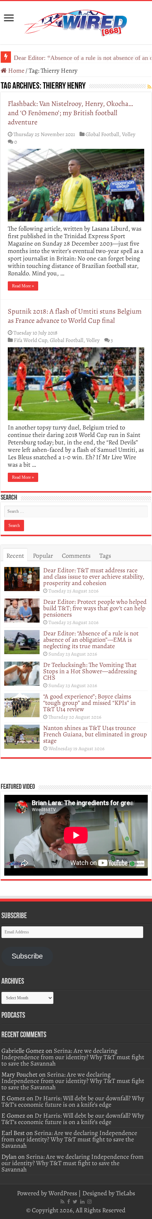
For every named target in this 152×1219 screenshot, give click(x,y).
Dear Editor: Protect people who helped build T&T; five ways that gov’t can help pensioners (95, 608)
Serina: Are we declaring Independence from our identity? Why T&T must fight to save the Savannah (72, 1057)
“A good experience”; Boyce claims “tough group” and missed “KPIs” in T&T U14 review (89, 702)
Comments (76, 555)
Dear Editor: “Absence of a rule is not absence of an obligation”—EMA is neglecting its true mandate (91, 639)
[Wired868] (76, 21)
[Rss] (62, 1201)
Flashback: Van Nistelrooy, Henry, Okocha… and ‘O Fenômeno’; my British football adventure (70, 113)
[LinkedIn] (82, 1201)
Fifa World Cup (30, 340)
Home (15, 70)
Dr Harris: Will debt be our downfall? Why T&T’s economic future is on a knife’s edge (72, 1101)
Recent (15, 555)
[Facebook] (68, 1201)
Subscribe (27, 956)
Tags (105, 555)
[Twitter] (75, 1201)
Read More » (23, 285)
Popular (43, 555)
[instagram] (89, 1201)
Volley (128, 134)
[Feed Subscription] (149, 87)
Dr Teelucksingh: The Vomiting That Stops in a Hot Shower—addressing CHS (90, 671)
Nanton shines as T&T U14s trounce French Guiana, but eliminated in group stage (95, 734)
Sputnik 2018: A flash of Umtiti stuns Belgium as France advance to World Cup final (75, 316)
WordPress (62, 1193)
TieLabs (125, 1193)
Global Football (102, 134)
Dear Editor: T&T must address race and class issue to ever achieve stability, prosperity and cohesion (93, 576)
